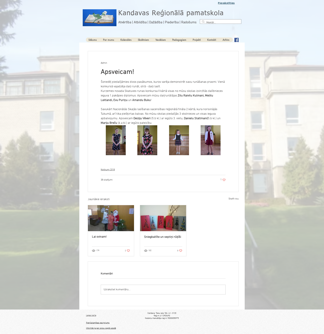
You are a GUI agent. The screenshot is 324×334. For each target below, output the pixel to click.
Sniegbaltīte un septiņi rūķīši (162, 237)
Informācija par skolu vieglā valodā (101, 328)
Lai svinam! (99, 237)
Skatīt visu (233, 198)
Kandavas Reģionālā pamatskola (171, 13)
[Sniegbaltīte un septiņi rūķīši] (163, 218)
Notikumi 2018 (108, 169)
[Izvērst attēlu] (116, 140)
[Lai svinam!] (111, 218)
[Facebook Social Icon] (236, 40)
